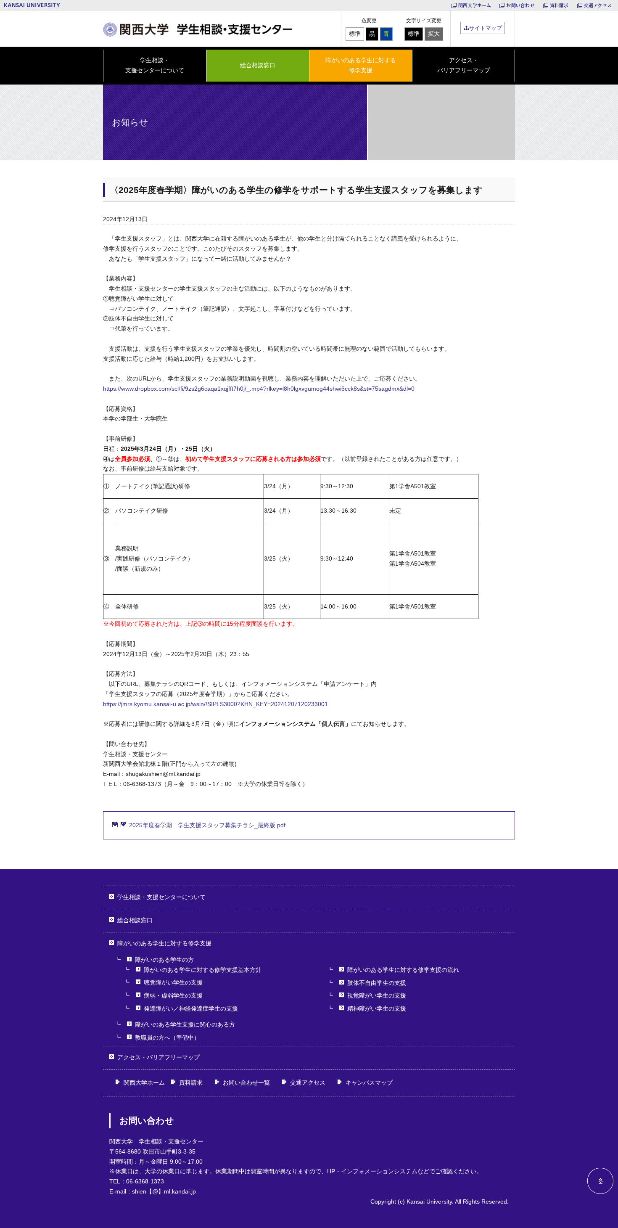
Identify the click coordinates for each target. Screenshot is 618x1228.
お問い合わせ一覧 (246, 1082)
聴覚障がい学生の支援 (173, 982)
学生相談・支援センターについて (161, 897)
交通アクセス (598, 5)
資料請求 (559, 5)
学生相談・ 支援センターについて (154, 65)
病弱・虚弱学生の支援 (173, 995)
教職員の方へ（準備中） (167, 1037)
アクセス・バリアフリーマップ (463, 65)
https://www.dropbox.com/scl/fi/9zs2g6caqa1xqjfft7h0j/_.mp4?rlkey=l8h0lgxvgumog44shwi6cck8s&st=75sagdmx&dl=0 (259, 388)
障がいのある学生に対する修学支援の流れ (403, 969)
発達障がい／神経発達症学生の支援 (191, 1008)
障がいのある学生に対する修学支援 (164, 943)
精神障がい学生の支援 (376, 1008)
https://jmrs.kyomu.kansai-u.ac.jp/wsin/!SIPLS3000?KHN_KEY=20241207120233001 (215, 704)
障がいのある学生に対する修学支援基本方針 (202, 969)
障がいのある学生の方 (164, 959)
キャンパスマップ (369, 1082)
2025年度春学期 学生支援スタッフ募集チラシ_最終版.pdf (207, 825)
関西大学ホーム (474, 5)
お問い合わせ (520, 5)
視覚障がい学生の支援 (376, 995)
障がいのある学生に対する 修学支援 (360, 65)
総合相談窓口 (257, 65)
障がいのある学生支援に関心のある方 (185, 1024)
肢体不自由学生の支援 (376, 982)
